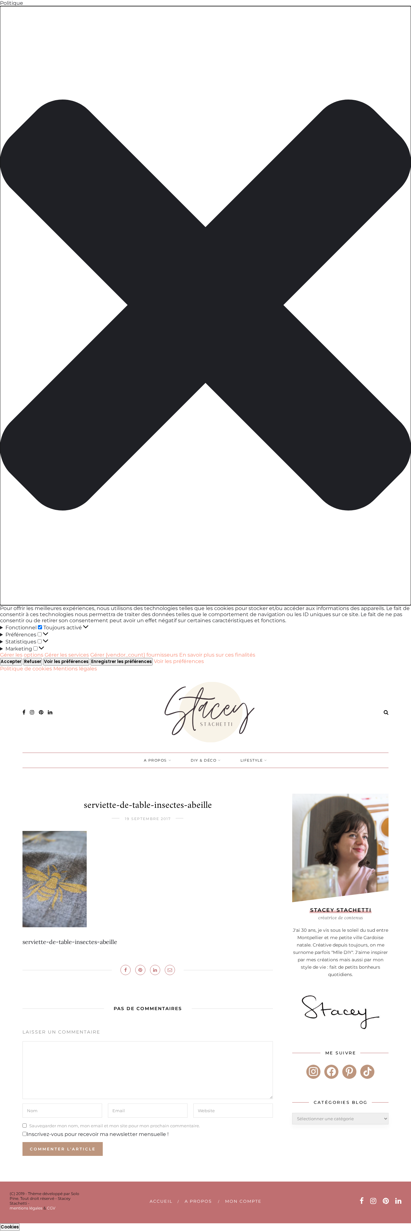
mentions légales (26, 1208)
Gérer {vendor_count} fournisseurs (134, 655)
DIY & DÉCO (203, 760)
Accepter (11, 662)
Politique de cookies (26, 669)
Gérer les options (21, 655)
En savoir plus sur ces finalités (217, 655)
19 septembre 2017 (148, 818)
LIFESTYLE (251, 760)
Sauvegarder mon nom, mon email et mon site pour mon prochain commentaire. (114, 1125)
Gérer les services (67, 655)
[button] (205, 305)
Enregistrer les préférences (121, 662)
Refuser (32, 662)
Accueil (161, 1201)
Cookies (10, 1227)
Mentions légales (75, 669)
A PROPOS (155, 760)
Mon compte (243, 1201)
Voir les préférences (66, 662)
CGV (51, 1208)
